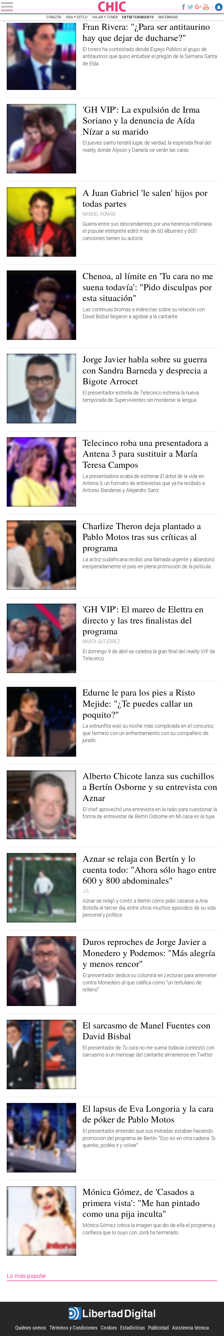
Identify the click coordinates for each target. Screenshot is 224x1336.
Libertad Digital (112, 1313)
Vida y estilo (77, 17)
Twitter (190, 6)
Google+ (198, 6)
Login (219, 7)
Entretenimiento (138, 17)
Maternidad (168, 17)
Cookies (109, 1328)
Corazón (53, 17)
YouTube (205, 6)
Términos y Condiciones (73, 1328)
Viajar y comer (105, 17)
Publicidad (158, 1328)
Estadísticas (132, 1328)
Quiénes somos (30, 1328)
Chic (112, 6)
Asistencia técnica (190, 1328)
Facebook (183, 6)
